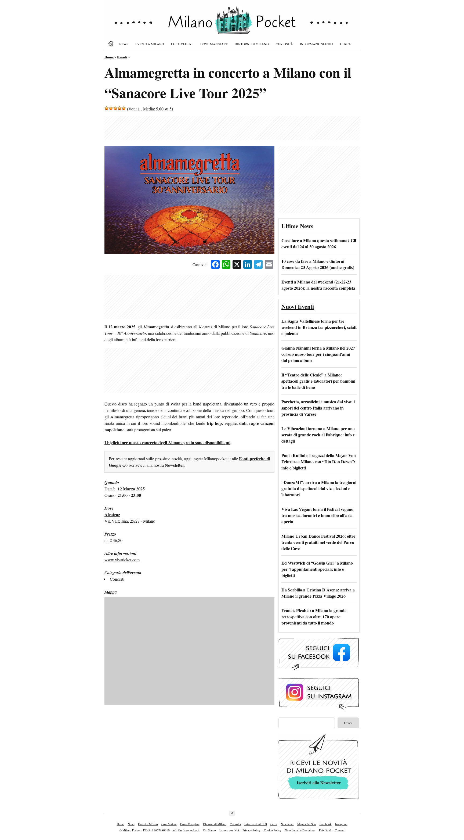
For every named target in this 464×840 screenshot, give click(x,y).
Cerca (345, 44)
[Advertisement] (232, 128)
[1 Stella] (106, 108)
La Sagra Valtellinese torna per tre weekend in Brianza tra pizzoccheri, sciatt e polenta (319, 327)
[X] (236, 265)
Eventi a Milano (149, 44)
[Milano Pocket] (112, 43)
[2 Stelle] (111, 108)
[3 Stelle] (115, 108)
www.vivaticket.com (122, 559)
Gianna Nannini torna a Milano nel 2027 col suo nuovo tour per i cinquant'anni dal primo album (318, 354)
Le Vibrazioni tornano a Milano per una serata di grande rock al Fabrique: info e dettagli (318, 434)
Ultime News (297, 225)
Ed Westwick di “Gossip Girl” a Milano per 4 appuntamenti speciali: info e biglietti (317, 569)
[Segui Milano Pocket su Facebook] (318, 669)
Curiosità (284, 44)
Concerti (117, 579)
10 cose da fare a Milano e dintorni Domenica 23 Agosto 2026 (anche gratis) (317, 264)
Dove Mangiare (214, 44)
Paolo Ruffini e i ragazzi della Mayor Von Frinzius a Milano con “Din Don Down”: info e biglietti (318, 461)
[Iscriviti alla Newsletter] (318, 799)
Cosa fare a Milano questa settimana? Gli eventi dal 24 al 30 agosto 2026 (318, 243)
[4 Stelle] (119, 108)
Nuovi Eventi (297, 306)
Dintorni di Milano (252, 44)
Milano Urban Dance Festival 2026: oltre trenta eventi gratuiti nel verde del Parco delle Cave (318, 542)
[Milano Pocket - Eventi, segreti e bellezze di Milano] (232, 24)
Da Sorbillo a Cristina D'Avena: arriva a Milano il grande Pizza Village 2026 (318, 593)
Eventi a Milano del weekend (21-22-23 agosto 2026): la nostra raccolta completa (318, 285)
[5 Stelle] (124, 108)
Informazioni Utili (316, 44)
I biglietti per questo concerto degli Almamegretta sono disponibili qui (167, 442)
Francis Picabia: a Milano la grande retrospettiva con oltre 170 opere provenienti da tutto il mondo (313, 616)
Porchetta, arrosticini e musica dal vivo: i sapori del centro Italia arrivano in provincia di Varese (318, 408)
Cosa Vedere (182, 44)
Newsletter (174, 465)
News (123, 44)
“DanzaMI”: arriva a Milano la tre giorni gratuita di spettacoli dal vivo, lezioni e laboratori (318, 488)
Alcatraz (112, 514)
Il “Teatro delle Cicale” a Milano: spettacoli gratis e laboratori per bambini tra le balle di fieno (318, 381)
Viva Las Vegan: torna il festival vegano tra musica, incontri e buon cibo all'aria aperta (317, 515)
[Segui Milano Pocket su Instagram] (318, 709)
